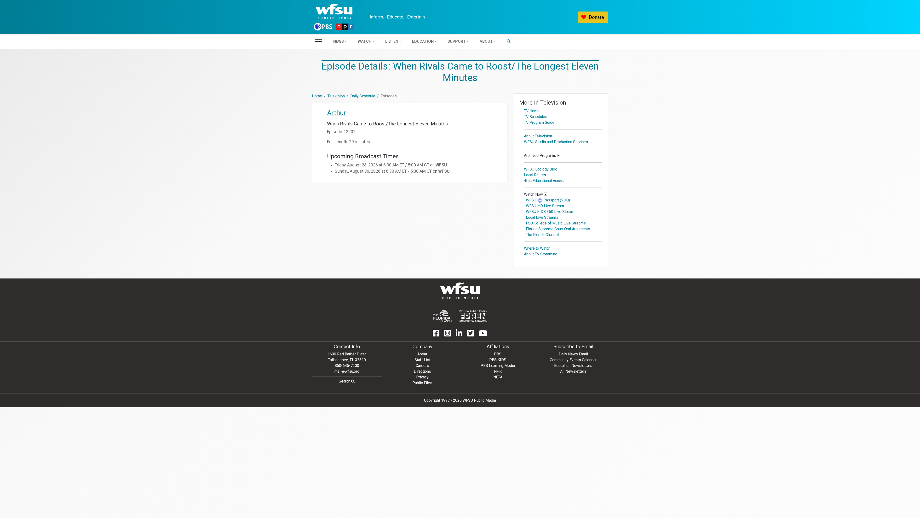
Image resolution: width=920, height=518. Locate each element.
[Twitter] (470, 334)
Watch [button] (364, 41)
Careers (422, 365)
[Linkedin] (459, 334)
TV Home (532, 111)
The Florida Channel (542, 234)
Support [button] (457, 41)
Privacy (422, 377)
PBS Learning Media (498, 365)
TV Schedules (535, 116)
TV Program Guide (539, 122)
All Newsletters (573, 371)
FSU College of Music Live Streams (556, 223)
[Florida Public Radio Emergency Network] (473, 316)
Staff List (422, 360)
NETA (497, 377)
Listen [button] (391, 41)
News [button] (338, 41)
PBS (497, 354)
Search (345, 381)
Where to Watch (537, 248)
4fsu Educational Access (544, 180)
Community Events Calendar (573, 360)
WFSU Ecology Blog (540, 169)
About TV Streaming (540, 254)
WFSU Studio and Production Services (556, 142)
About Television (538, 136)
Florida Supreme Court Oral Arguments (558, 229)
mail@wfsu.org (346, 371)
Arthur (336, 113)
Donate (596, 17)
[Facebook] (436, 334)
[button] (508, 41)
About (422, 354)
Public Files (422, 383)
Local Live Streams (542, 217)
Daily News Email (573, 354)
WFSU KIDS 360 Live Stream (550, 211)
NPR (498, 371)
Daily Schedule (362, 96)
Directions (422, 371)
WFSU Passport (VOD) (548, 200)
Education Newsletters (573, 365)
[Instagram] (447, 334)
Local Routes (535, 175)
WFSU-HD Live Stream (545, 206)
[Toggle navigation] (318, 40)
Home (317, 96)
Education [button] (423, 41)
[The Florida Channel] (443, 316)
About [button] (486, 41)
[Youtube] (483, 334)
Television (336, 96)
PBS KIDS (497, 360)
